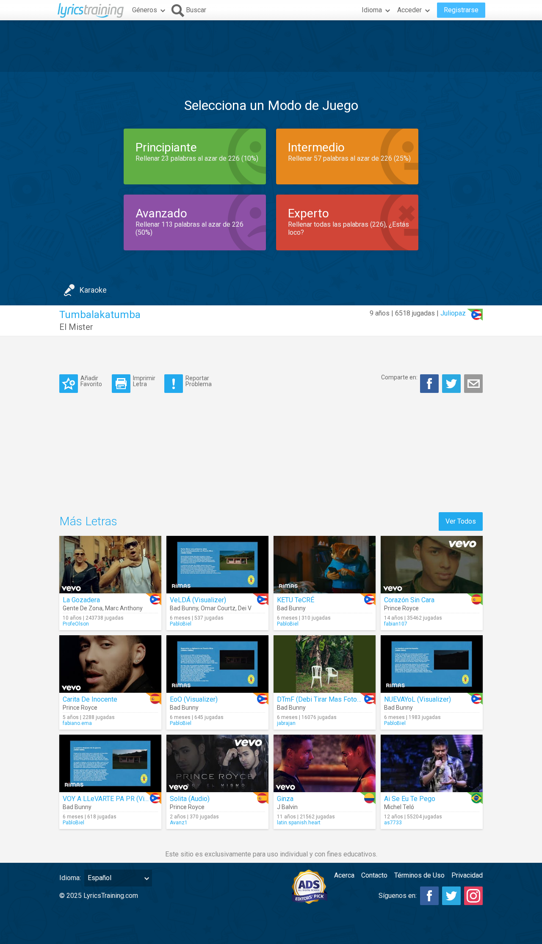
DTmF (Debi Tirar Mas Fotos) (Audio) (331, 699)
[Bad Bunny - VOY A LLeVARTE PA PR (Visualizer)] (110, 763)
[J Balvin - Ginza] (325, 763)
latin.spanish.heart (299, 823)
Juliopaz (453, 313)
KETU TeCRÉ (295, 600)
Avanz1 (179, 823)
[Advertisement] (271, 46)
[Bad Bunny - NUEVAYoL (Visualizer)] (432, 664)
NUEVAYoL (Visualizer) (417, 699)
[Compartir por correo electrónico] (473, 383)
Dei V (245, 608)
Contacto (374, 875)
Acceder (409, 10)
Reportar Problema (198, 381)
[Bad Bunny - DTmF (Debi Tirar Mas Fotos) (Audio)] (325, 664)
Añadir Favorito (91, 381)
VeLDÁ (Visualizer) (198, 600)
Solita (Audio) (190, 799)
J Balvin (287, 807)
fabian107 (395, 624)
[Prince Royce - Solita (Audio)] (217, 763)
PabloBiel (180, 624)
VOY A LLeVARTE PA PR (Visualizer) (116, 799)
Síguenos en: (398, 896)
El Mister (76, 327)
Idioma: (70, 878)
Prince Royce (401, 608)
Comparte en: (399, 377)
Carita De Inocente (90, 699)
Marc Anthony (124, 608)
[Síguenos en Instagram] (473, 895)
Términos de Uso (419, 875)
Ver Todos (460, 521)
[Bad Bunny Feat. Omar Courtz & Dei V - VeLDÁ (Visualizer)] (217, 564)
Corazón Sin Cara (409, 600)
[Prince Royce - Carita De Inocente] (110, 664)
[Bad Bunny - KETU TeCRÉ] (325, 564)
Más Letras (88, 521)
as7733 (393, 823)
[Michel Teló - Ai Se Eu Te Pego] (432, 763)
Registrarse (461, 10)
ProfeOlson (76, 624)
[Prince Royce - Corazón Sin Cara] (432, 564)
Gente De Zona (82, 608)
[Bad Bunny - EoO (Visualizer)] (217, 664)
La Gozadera (81, 600)
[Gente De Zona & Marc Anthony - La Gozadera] (110, 564)
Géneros (144, 10)
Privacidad (467, 875)
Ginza (285, 799)
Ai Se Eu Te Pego (409, 799)
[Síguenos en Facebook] (429, 895)
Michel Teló (399, 807)
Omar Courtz (218, 608)
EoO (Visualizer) (194, 699)
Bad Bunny (184, 608)
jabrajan (286, 723)
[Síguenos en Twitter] (451, 895)
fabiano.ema (77, 723)
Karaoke (93, 289)
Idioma (372, 10)
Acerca (344, 875)
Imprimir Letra (144, 381)
